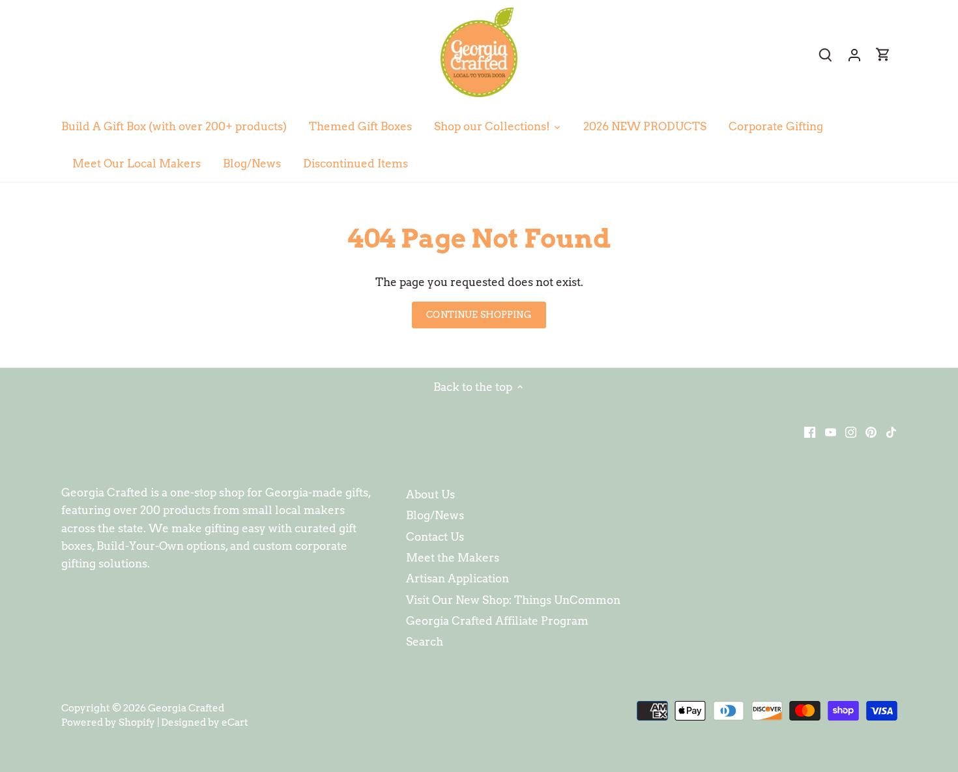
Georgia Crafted (186, 708)
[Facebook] (809, 432)
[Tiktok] (891, 432)
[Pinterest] (871, 432)
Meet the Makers (452, 557)
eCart (235, 722)
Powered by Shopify (108, 722)
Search (424, 641)
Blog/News (435, 515)
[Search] (825, 54)
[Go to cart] (883, 54)
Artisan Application (457, 578)
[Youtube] (830, 432)
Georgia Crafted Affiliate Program (497, 620)
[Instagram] (850, 432)
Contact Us (435, 536)
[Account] (854, 54)
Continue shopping (478, 315)
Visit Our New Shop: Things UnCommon (513, 600)
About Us (430, 494)
